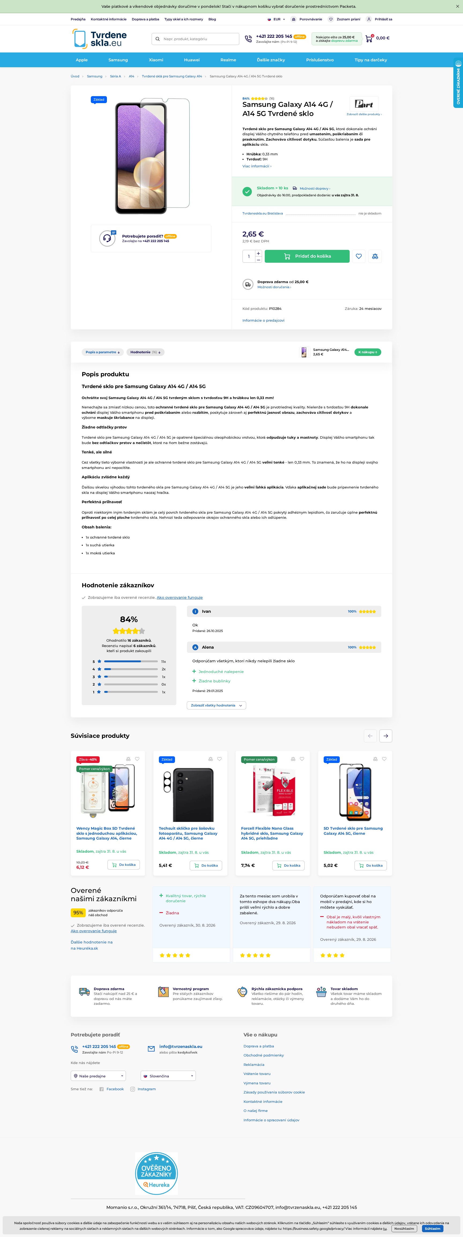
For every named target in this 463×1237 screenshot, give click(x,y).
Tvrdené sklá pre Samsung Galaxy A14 (172, 76)
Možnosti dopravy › (315, 188)
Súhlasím (432, 1229)
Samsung (94, 76)
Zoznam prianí (348, 19)
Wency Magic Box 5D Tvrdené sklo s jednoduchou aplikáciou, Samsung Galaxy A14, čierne (106, 833)
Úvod (75, 76)
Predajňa (78, 19)
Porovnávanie (311, 19)
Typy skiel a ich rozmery (184, 19)
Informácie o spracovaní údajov (271, 1120)
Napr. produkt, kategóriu (185, 39)
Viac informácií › (256, 166)
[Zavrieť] (457, 6)
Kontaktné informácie (108, 19)
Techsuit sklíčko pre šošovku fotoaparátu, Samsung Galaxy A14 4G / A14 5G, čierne (188, 833)
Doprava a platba (145, 19)
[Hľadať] (158, 39)
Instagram (147, 1089)
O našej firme (256, 1110)
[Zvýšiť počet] (258, 253)
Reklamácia (254, 1064)
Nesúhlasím (404, 1229)
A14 (131, 76)
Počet (249, 256)
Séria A (115, 76)
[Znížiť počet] (258, 259)
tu (385, 1229)
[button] (216, 705)
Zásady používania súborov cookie (274, 1092)
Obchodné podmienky (264, 1055)
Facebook (115, 1089)
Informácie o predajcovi (263, 320)
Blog (212, 19)
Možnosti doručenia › (274, 287)
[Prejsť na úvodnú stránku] (99, 39)
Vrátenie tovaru (257, 1073)
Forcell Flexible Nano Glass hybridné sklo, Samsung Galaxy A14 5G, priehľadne (272, 833)
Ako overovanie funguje (180, 597)
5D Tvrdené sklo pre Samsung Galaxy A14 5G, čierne (353, 831)
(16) (258, 98)
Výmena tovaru (257, 1083)
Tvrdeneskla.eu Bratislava (262, 213)
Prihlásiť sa (383, 19)
